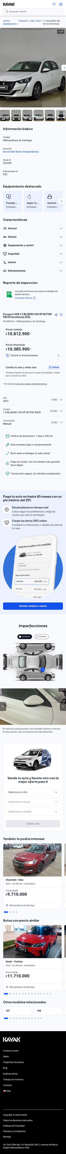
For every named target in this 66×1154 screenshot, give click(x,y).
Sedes (6, 1056)
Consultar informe (23, 298)
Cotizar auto (33, 823)
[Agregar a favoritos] (61, 315)
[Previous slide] (5, 201)
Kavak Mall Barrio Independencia (21, 151)
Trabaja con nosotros (13, 1079)
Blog (5, 1068)
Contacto (7, 1085)
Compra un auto (11, 1050)
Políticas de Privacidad (14, 1126)
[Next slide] (61, 201)
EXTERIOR (26, 636)
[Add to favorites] (57, 847)
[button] (53, 367)
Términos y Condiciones (14, 1131)
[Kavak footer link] (11, 1041)
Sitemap (7, 1137)
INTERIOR (42, 636)
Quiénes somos (10, 1074)
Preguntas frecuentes (13, 1062)
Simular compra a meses (33, 606)
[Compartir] (56, 315)
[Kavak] (7, 4)
